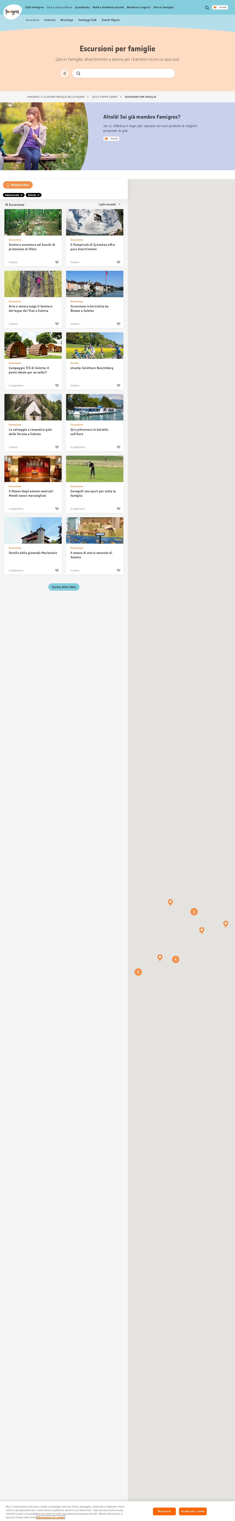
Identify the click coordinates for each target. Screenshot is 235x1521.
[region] (117, 1511)
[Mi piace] (57, 262)
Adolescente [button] (12, 195)
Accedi (223, 7)
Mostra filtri (20, 185)
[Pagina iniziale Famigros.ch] (12, 12)
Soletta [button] (32, 195)
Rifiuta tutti (164, 1511)
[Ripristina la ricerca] (169, 73)
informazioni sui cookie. (51, 1517)
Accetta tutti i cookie (193, 1511)
